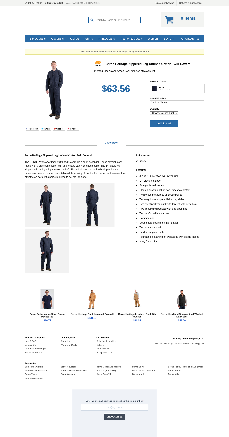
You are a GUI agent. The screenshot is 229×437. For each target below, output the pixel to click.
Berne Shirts (138, 366)
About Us (65, 341)
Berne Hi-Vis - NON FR (143, 370)
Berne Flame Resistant (36, 370)
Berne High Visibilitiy (106, 370)
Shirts (89, 38)
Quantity (154, 109)
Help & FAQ (30, 341)
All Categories (190, 38)
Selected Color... (159, 81)
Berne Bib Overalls (34, 366)
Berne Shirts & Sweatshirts (74, 370)
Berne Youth (138, 374)
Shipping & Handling (106, 341)
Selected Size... (158, 98)
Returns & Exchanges (190, 3)
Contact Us (30, 345)
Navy (161, 87)
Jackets (74, 38)
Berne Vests (31, 374)
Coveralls (57, 38)
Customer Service (164, 3)
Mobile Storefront (33, 352)
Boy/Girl (169, 38)
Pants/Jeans (106, 38)
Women (153, 38)
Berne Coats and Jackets (108, 366)
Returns (100, 345)
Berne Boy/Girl (103, 374)
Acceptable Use (104, 352)
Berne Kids (173, 374)
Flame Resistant (131, 38)
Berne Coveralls (68, 366)
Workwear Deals (69, 345)
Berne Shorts (174, 370)
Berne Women (68, 374)
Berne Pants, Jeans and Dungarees (185, 366)
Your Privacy (102, 348)
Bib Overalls (37, 38)
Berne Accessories (34, 378)
